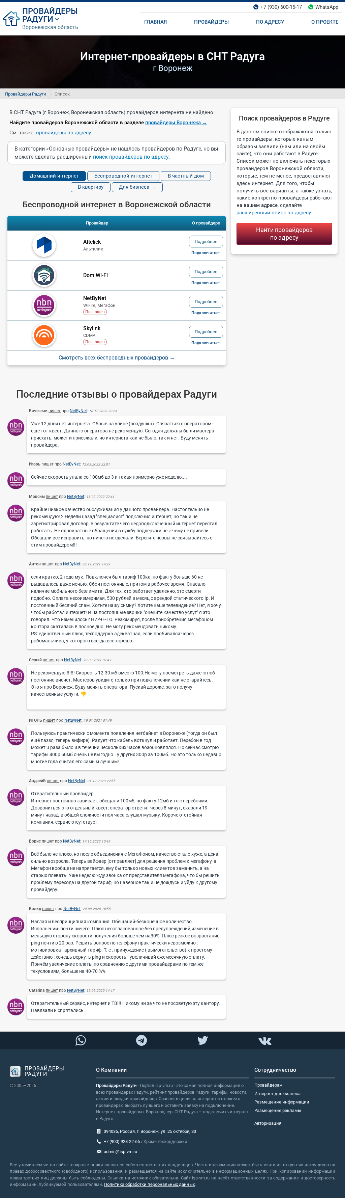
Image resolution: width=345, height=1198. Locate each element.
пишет (55, 410)
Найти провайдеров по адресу (284, 233)
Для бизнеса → (137, 187)
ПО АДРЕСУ (270, 22)
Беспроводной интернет (123, 176)
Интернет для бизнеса (277, 1093)
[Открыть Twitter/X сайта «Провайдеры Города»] (202, 1041)
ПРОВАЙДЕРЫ (50, 11)
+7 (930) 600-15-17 (281, 7)
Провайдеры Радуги (25, 94)
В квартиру (90, 187)
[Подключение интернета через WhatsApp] (80, 1041)
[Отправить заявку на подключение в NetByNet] (206, 313)
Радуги (37, 19)
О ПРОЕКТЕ (324, 22)
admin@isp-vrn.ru (120, 1151)
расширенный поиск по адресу (274, 213)
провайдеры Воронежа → (176, 122)
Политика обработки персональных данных (149, 1184)
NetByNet (78, 410)
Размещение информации (281, 1101)
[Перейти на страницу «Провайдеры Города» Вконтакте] (264, 1041)
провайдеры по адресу (63, 133)
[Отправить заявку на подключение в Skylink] (206, 343)
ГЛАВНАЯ (155, 22)
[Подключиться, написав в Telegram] (141, 1040)
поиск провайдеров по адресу (130, 157)
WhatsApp (326, 7)
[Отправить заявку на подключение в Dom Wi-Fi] (206, 283)
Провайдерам (268, 1085)
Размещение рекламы (277, 1110)
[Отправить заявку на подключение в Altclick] (206, 253)
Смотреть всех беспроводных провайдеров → (117, 358)
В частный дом (186, 176)
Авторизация (267, 1123)
